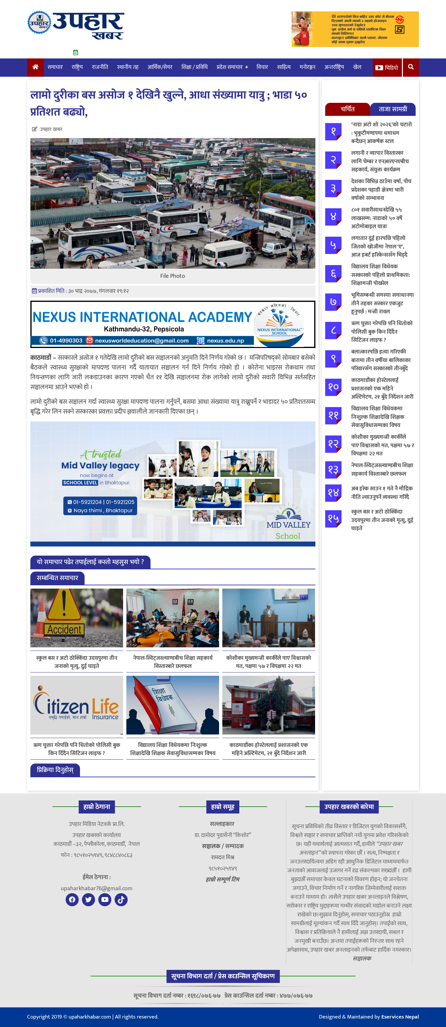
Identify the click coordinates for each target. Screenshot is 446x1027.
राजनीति (100, 67)
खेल (357, 67)
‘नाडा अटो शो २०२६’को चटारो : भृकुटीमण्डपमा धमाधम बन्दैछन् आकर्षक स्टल (381, 133)
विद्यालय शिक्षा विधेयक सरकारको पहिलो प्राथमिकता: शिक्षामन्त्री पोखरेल (380, 275)
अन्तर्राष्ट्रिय (334, 67)
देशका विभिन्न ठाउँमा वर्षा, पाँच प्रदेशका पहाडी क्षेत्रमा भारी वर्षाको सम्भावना (381, 190)
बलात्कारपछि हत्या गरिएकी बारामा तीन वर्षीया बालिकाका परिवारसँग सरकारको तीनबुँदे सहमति (381, 364)
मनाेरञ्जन (307, 67)
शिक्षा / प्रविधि (195, 67)
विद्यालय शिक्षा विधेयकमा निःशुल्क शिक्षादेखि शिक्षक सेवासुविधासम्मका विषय (172, 749)
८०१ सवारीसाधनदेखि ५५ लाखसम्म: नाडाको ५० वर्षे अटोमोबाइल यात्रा (376, 218)
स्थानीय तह (127, 67)
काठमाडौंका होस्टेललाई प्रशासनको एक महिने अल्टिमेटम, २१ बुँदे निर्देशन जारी (269, 749)
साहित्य (284, 67)
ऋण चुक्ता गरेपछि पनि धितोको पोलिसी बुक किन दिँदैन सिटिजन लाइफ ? (76, 749)
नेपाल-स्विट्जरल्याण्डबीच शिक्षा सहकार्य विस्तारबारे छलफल (173, 662)
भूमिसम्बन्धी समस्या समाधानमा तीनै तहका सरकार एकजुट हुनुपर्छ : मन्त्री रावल (382, 303)
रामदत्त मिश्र (222, 857)
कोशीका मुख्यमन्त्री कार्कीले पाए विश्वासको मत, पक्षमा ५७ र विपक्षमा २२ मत (268, 662)
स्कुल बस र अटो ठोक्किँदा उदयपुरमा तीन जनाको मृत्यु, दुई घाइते (76, 662)
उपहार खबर (51, 129)
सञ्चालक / (213, 846)
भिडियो (391, 68)
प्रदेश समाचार (230, 67)
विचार (262, 67)
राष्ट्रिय (77, 67)
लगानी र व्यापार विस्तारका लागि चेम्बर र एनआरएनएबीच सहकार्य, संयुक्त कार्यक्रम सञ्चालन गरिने (380, 166)
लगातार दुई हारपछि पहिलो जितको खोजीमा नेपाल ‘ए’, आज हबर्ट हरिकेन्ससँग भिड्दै (379, 247)
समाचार (55, 67)
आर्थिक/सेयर (160, 67)
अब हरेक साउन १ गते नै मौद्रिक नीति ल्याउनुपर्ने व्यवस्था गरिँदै (382, 493)
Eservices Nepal (400, 1016)
